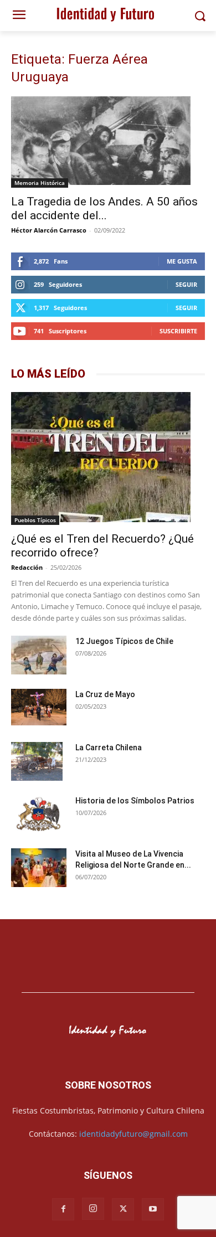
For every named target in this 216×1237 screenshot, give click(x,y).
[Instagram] (93, 1209)
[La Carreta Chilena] (37, 761)
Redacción (27, 567)
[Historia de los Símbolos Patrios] (38, 815)
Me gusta (182, 261)
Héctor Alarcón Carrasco (48, 230)
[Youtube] (153, 1209)
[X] (123, 1209)
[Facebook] (63, 1209)
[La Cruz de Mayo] (38, 707)
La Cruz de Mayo (105, 694)
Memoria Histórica (39, 183)
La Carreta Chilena (108, 747)
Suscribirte (178, 331)
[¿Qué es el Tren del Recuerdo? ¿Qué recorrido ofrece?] (108, 458)
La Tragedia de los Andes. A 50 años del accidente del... (104, 208)
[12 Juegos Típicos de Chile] (38, 656)
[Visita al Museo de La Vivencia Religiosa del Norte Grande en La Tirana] (38, 869)
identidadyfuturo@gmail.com (133, 1133)
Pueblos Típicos (35, 520)
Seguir (186, 284)
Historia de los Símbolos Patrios (134, 800)
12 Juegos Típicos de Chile (124, 641)
